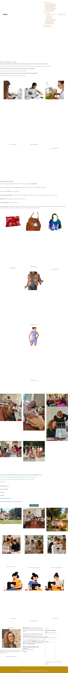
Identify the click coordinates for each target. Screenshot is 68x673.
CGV (20, 670)
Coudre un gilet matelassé (49, 22)
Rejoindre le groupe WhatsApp (11, 656)
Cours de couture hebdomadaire (56, 558)
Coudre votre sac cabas (49, 21)
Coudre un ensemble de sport (50, 23)
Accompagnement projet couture (50, 5)
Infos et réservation (13, 144)
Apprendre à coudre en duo (49, 6)
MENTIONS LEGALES (25, 670)
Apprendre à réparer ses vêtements (50, 4)
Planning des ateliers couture (49, 14)
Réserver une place (34, 266)
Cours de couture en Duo (11, 566)
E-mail (46, 636)
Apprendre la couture (47, 2)
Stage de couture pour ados (48, 26)
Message (47, 641)
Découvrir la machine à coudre (50, 3)
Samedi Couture (55, 618)
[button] (59, 14)
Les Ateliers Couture (47, 12)
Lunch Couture (13, 618)
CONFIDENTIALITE (32, 670)
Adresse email (26, 648)
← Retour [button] (47, 628)
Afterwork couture (34, 620)
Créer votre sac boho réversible (50, 20)
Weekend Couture (47, 25)
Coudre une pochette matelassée (50, 19)
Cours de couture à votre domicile (34, 558)
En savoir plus (18, 263)
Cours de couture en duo (11, 557)
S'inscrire (24, 651)
